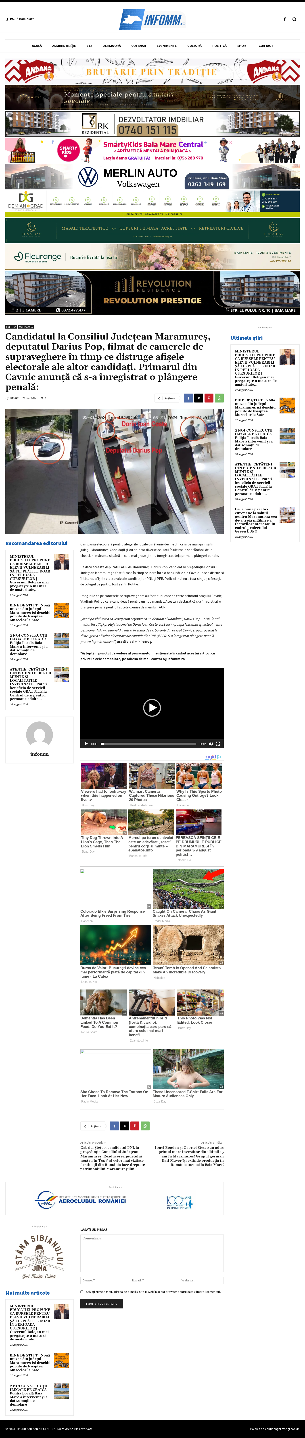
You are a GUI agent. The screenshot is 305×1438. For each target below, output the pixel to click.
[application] (152, 708)
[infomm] (39, 734)
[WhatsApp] (219, 398)
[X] (198, 398)
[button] (294, 19)
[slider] (148, 744)
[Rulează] (86, 744)
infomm (14, 398)
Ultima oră (26, 326)
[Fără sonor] (211, 744)
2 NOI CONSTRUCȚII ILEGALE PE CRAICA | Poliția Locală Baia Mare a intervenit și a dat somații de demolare (29, 644)
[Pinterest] (209, 398)
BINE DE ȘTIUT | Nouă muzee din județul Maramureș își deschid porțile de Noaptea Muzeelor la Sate (30, 612)
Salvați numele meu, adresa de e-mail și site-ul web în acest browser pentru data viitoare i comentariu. (154, 1292)
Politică (11, 326)
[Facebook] (285, 19)
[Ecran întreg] (218, 744)
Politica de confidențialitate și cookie (275, 1429)
